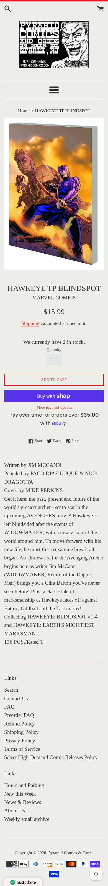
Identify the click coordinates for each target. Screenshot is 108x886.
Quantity (54, 349)
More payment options (54, 407)
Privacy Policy (19, 741)
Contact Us (16, 698)
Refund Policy (19, 724)
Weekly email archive (26, 819)
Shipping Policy (21, 732)
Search (11, 690)
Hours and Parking (24, 785)
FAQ (9, 707)
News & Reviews (22, 802)
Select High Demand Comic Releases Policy (51, 757)
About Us (14, 810)
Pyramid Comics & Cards (70, 852)
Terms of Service (22, 749)
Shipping (30, 323)
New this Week (20, 794)
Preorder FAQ (19, 715)
